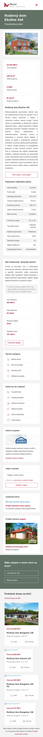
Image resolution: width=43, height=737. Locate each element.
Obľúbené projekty (17, 376)
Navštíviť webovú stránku (15, 458)
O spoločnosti (16, 392)
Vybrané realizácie (17, 403)
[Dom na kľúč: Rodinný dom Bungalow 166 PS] (13, 675)
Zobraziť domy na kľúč (12, 598)
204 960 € (11, 303)
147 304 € (11, 334)
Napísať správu (12, 580)
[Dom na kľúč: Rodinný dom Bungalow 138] (21, 613)
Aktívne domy (16, 359)
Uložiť (15, 642)
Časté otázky (15, 420)
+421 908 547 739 (13, 573)
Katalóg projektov (17, 397)
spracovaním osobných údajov (23, 480)
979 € (9, 324)
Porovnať (31, 642)
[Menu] (37, 5)
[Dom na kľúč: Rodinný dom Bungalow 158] (12, 703)
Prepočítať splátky (14, 343)
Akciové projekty (17, 365)
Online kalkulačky (17, 414)
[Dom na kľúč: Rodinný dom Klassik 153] (11, 650)
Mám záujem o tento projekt (21, 175)
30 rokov (10, 313)
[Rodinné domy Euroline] (21, 440)
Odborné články (16, 409)
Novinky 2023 (16, 370)
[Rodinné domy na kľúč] (15, 5)
